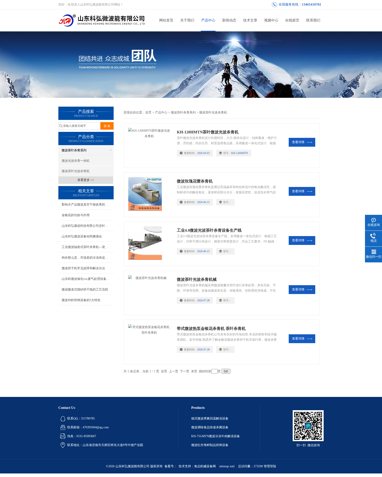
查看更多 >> (85, 180)
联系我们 (313, 20)
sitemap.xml (227, 466)
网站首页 (166, 20)
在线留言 (292, 20)
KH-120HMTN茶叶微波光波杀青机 (208, 132)
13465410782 (311, 4)
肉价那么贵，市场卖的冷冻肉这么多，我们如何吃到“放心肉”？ (88, 257)
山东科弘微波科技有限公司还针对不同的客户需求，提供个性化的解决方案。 (88, 225)
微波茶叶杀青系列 (74, 150)
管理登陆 (270, 466)
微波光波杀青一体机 (76, 160)
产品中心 (208, 20)
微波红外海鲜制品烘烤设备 (209, 445)
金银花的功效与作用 (76, 215)
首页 (148, 112)
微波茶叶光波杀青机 (76, 171)
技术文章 (250, 20)
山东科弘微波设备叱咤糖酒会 (82, 236)
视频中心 (271, 20)
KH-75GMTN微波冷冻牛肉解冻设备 (215, 436)
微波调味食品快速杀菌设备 (209, 427)
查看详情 (298, 142)
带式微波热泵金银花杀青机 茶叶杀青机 (211, 328)
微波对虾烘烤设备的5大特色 (81, 300)
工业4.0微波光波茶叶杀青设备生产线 (209, 230)
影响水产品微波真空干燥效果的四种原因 (88, 204)
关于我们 (187, 20)
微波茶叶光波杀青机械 (197, 279)
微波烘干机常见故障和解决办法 (83, 268)
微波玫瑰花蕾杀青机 (195, 181)
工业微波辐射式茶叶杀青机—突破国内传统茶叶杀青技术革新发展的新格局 (88, 247)
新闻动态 (229, 20)
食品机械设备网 (205, 466)
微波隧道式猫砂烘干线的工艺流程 (85, 289)
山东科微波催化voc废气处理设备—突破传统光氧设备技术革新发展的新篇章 (88, 279)
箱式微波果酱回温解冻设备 (209, 418)
